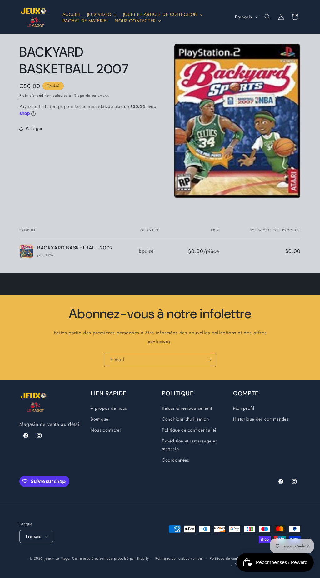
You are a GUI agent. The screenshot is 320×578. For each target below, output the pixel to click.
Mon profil (243, 408)
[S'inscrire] (209, 360)
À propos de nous (109, 408)
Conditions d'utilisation (185, 419)
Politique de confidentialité (189, 430)
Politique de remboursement (179, 558)
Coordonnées (175, 460)
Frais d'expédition (35, 95)
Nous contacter (106, 430)
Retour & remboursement (187, 408)
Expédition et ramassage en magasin (190, 445)
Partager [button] (34, 128)
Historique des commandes (260, 419)
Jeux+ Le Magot (58, 558)
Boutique (99, 419)
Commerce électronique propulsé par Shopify (110, 558)
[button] (267, 17)
